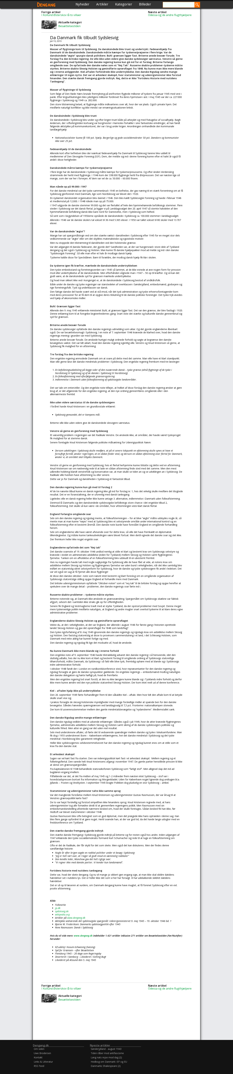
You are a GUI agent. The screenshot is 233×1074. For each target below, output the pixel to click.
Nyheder (82, 4)
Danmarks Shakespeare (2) (106, 1066)
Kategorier (123, 4)
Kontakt (38, 1057)
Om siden (39, 1048)
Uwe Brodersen (42, 1053)
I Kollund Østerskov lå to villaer (61, 15)
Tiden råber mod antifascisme (107, 1053)
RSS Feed (39, 1066)
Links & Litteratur (43, 1061)
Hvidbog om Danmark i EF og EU (109, 1061)
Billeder (145, 4)
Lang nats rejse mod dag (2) (106, 1057)
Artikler (102, 4)
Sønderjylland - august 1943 (106, 1048)
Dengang (46, 4)
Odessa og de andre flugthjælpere (170, 15)
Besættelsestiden (69, 26)
